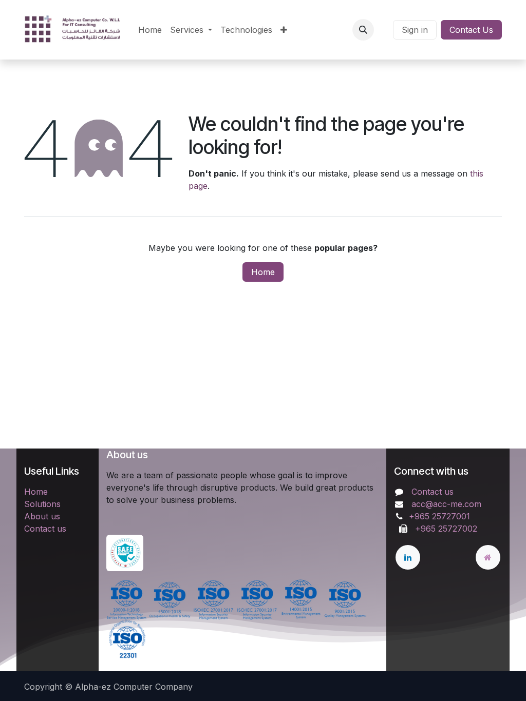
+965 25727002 (443, 528)
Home (263, 272)
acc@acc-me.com (446, 504)
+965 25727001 (441, 516)
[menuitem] (150, 30)
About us (42, 516)
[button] (363, 30)
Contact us (45, 528)
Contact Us (471, 30)
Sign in (415, 30)
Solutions (42, 504)
